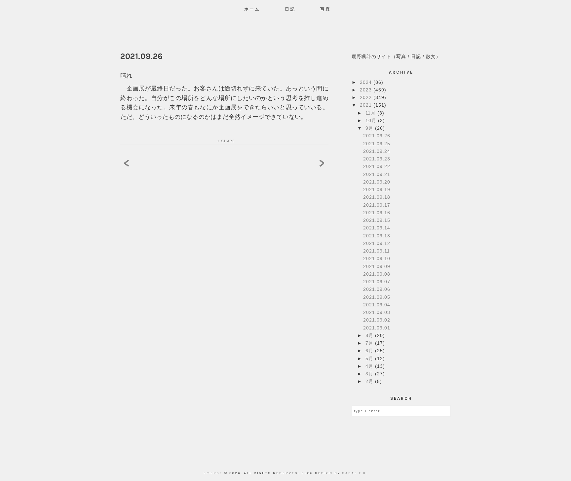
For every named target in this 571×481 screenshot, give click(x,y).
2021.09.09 (376, 266)
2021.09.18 (376, 197)
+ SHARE (226, 141)
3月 (370, 373)
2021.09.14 (376, 227)
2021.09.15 (376, 220)
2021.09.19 (376, 189)
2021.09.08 (376, 274)
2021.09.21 (376, 174)
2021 (366, 105)
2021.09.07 (376, 281)
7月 (370, 343)
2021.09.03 (376, 312)
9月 (370, 128)
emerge (214, 473)
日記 (290, 9)
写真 (325, 9)
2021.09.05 (376, 297)
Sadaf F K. (355, 473)
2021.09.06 (376, 289)
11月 (371, 113)
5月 (370, 358)
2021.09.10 (376, 258)
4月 (370, 366)
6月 (370, 350)
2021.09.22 (376, 166)
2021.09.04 (376, 304)
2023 (366, 89)
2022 (366, 97)
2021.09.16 (376, 212)
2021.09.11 (376, 251)
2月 (370, 381)
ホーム (252, 9)
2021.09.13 (376, 235)
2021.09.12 (376, 243)
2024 (366, 82)
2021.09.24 (376, 151)
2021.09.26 (376, 135)
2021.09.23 (376, 158)
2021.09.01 (376, 327)
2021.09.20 (376, 182)
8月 (370, 335)
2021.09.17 (376, 205)
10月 (371, 120)
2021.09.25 (376, 143)
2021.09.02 (376, 320)
